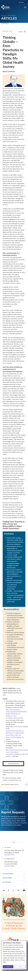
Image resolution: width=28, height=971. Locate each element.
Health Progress (5, 23)
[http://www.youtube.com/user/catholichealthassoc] (24, 890)
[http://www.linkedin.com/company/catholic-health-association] (4, 890)
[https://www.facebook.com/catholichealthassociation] (8, 890)
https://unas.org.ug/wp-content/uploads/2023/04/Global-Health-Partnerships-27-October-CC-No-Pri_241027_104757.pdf (16, 714)
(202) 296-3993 (9, 855)
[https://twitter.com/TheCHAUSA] (13, 890)
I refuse (20, 966)
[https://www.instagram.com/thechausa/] (18, 891)
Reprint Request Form (8, 828)
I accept (8, 966)
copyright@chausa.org (14, 780)
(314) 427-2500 (9, 866)
